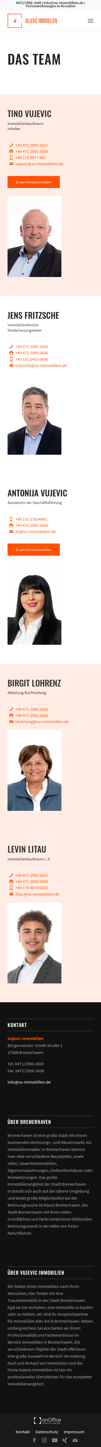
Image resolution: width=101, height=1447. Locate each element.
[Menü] (90, 20)
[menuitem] (90, 20)
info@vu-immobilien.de (63, 2)
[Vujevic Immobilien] (42, 20)
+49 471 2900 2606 (31, 151)
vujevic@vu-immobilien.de (39, 163)
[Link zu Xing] (65, 1440)
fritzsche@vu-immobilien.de (41, 365)
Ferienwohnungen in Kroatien (50, 5)
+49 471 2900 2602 (31, 709)
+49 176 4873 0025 (31, 887)
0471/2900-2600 (28, 2)
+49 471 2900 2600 (31, 346)
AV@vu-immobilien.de (35, 531)
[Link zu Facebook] (34, 1440)
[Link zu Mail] (75, 1440)
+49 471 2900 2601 (31, 145)
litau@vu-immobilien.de (37, 894)
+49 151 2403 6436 (31, 359)
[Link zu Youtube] (55, 1440)
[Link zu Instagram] (44, 1440)
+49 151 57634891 (31, 519)
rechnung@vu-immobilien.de (42, 721)
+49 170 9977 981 (30, 157)
